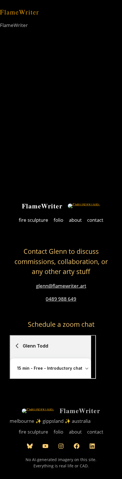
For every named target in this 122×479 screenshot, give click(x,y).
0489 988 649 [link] (61, 299)
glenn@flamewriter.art (61, 286)
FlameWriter (42, 206)
